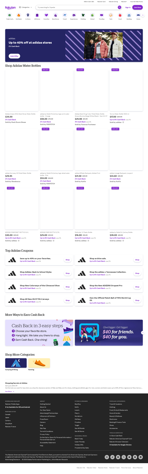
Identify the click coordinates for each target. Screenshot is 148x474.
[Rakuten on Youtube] (129, 457)
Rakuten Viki (81, 468)
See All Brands (79, 428)
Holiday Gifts (79, 445)
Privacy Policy (44, 434)
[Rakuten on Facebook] (118, 457)
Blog (41, 425)
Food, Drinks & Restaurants (119, 410)
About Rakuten (138, 468)
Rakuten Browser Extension (119, 442)
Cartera (7, 420)
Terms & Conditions (46, 431)
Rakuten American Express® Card (121, 439)
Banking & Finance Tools (118, 422)
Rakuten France (10, 426)
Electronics (113, 419)
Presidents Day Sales (82, 448)
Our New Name (45, 410)
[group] (21, 96)
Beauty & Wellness (116, 416)
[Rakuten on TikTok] (112, 457)
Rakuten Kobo (103, 468)
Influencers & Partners (47, 416)
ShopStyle (8, 423)
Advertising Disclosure (12, 459)
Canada (7, 414)
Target (77, 425)
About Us (43, 407)
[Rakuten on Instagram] (107, 457)
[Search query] (119, 7)
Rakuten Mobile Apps (12, 404)
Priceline (78, 422)
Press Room (44, 419)
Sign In (128, 7)
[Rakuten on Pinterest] (135, 457)
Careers (42, 422)
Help (41, 445)
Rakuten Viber (91, 468)
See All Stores (79, 431)
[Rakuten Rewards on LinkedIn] (140, 457)
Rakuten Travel (114, 468)
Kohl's (77, 407)
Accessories (114, 428)
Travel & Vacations (116, 404)
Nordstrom (78, 416)
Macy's (77, 413)
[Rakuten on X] (124, 457)
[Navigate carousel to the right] (143, 15)
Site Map (43, 428)
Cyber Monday (80, 442)
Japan (7, 417)
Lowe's (77, 410)
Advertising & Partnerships (49, 413)
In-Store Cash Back (116, 436)
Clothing (112, 407)
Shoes (112, 425)
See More (8, 391)
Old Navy (78, 419)
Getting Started (45, 404)
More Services (126, 468)
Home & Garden (115, 413)
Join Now (137, 7)
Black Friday (79, 439)
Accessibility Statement (48, 442)
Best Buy (78, 404)
